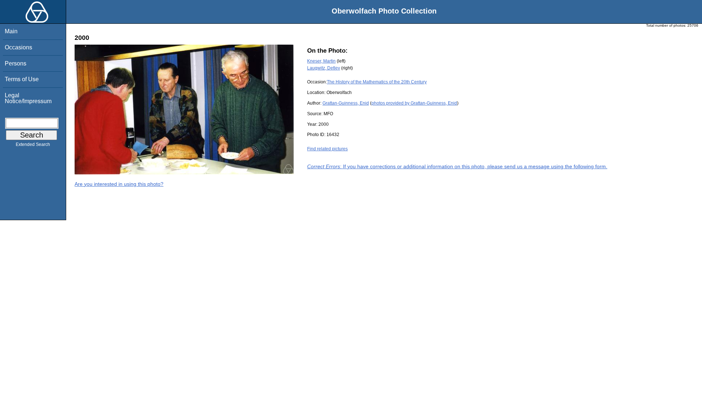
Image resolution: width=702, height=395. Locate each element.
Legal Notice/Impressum (28, 98)
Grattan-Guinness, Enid (345, 103)
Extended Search (33, 144)
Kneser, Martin (321, 61)
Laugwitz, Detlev (323, 68)
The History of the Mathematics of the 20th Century (377, 81)
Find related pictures (327, 148)
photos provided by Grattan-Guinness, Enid (414, 103)
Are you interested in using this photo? (119, 184)
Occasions (18, 47)
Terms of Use (22, 79)
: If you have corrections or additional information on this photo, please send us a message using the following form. (457, 166)
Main (11, 31)
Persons (15, 63)
